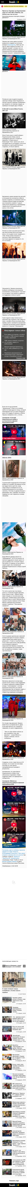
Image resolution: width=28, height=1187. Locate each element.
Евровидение (12, 44)
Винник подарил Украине (9, 861)
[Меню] (2, 2)
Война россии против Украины (13, 6)
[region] (14, 85)
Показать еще (20, 358)
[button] (3, 966)
